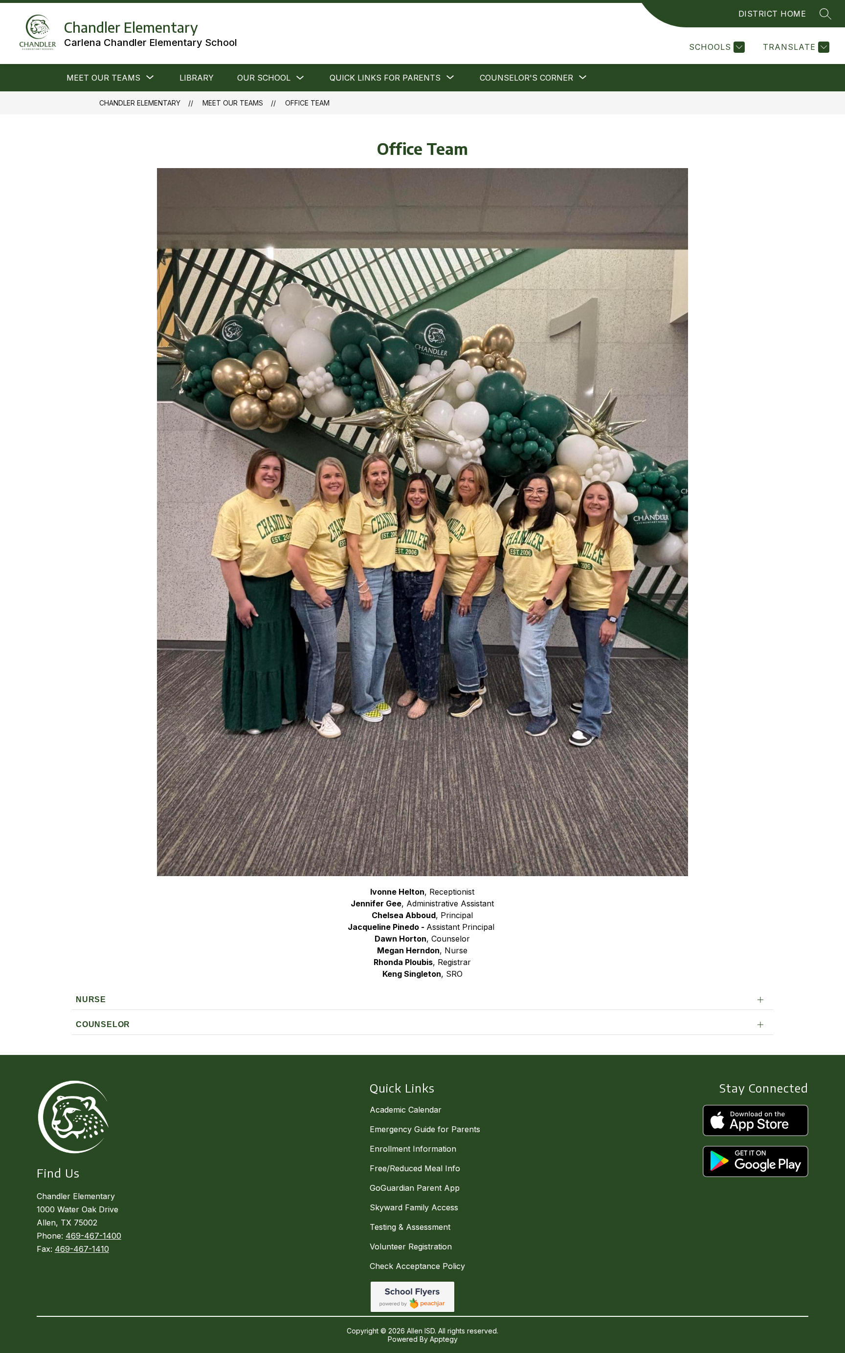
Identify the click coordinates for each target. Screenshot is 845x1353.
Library (196, 78)
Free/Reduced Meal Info (415, 1168)
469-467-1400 (93, 1236)
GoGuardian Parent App (415, 1188)
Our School (263, 78)
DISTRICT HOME (772, 14)
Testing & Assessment (410, 1227)
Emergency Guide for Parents (425, 1129)
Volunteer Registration (411, 1246)
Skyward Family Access (414, 1207)
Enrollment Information (413, 1149)
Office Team (307, 103)
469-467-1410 (82, 1249)
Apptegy (444, 1339)
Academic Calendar (406, 1110)
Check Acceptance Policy (417, 1266)
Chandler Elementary (139, 103)
